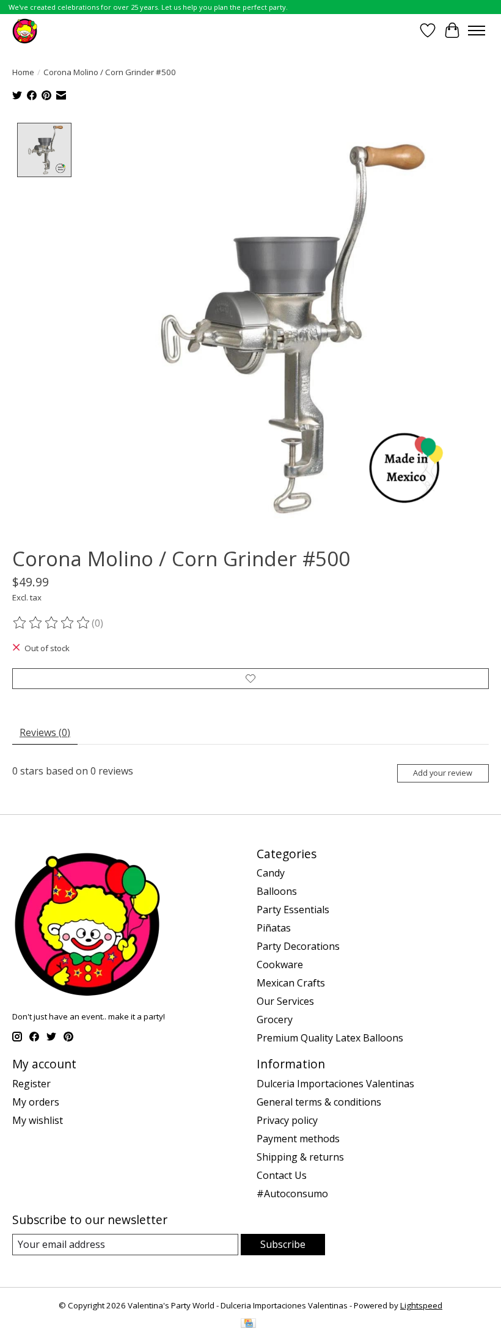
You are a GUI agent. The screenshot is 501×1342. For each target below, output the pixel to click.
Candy (271, 873)
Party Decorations (298, 946)
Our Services (285, 1001)
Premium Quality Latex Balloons (330, 1038)
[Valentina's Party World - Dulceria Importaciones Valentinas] (24, 30)
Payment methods (298, 1138)
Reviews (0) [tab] (45, 732)
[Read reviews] (52, 623)
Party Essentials (293, 909)
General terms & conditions (319, 1102)
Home (23, 72)
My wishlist (37, 1120)
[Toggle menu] (476, 30)
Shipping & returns (300, 1157)
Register (31, 1083)
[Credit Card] (248, 1324)
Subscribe (282, 1244)
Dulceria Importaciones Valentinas (335, 1083)
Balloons (277, 891)
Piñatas (274, 928)
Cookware (280, 964)
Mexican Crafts (291, 983)
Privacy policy (287, 1120)
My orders (35, 1102)
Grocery (275, 1019)
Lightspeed (421, 1305)
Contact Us (282, 1175)
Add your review (442, 772)
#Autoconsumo (292, 1193)
